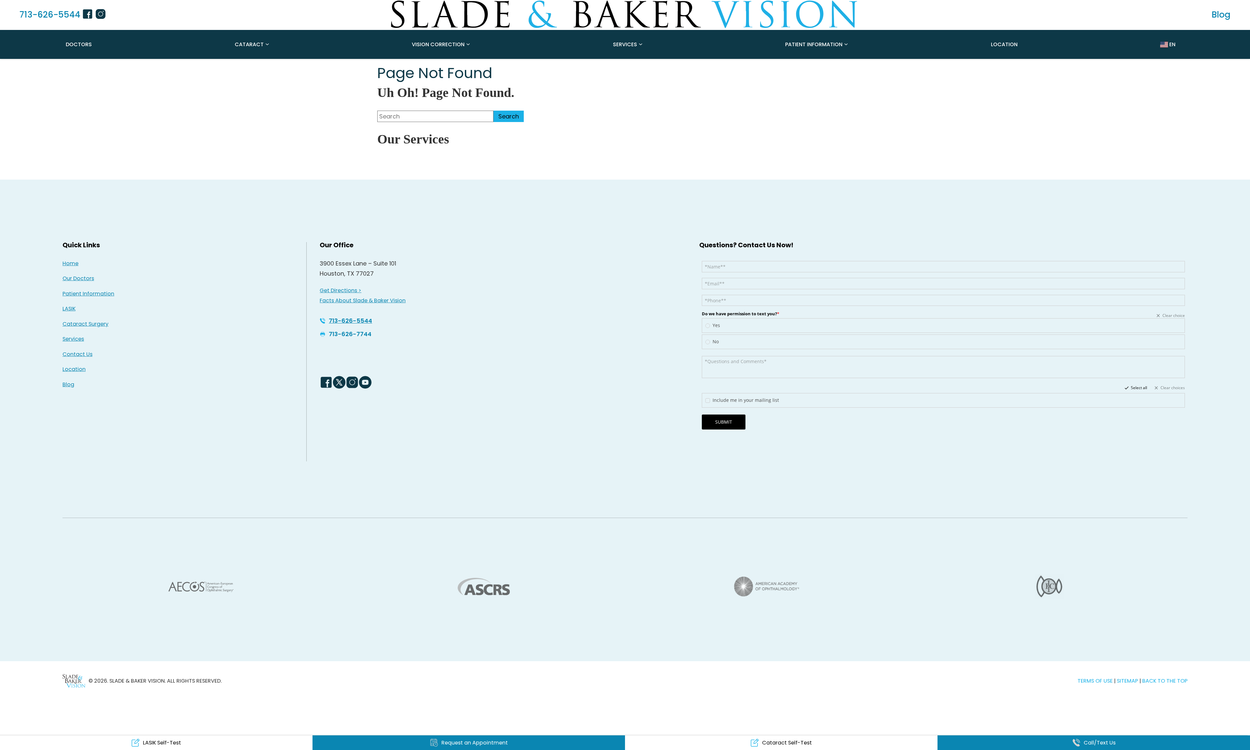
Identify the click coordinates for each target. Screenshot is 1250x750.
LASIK (69, 308)
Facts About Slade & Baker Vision (363, 300)
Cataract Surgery (85, 324)
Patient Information (813, 44)
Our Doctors (78, 278)
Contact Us (77, 354)
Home (70, 263)
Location (1004, 44)
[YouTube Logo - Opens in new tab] (365, 382)
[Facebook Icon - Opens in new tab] (88, 14)
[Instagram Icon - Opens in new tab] (101, 14)
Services (625, 44)
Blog (68, 384)
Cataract (249, 44)
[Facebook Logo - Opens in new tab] (326, 382)
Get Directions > (340, 290)
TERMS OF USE (1095, 681)
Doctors (79, 44)
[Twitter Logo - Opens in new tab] (339, 382)
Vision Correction (438, 44)
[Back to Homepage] (73, 681)
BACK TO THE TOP (1165, 681)
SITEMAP (1128, 681)
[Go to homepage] (625, 14)
